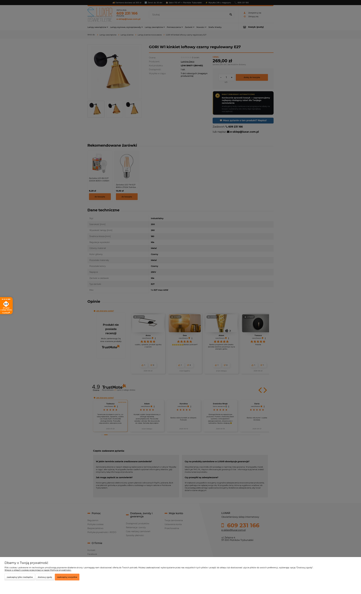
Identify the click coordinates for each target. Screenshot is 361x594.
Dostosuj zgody (45, 577)
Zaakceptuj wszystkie (67, 577)
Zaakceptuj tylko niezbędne (20, 577)
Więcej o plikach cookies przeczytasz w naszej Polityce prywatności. (38, 570)
